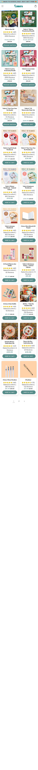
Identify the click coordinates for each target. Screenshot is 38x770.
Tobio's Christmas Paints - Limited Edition (28, 265)
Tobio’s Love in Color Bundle (28, 69)
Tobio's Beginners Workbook (28, 187)
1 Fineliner (28, 380)
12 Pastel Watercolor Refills (9, 265)
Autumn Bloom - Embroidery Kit (10, 342)
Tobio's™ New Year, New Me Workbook (28, 149)
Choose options (9, 45)
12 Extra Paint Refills (9, 304)
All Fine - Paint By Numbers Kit (28, 304)
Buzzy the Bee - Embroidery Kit (28, 342)
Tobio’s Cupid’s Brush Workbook (9, 149)
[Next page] (24, 401)
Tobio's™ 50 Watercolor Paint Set (28, 109)
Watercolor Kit (9, 29)
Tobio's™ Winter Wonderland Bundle (28, 30)
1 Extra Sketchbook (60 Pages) (28, 227)
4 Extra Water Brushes (10, 380)
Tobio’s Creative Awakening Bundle (9, 69)
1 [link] (13, 401)
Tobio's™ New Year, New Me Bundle (10, 109)
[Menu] (2, 6)
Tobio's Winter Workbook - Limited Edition (10, 188)
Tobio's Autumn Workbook (10, 227)
